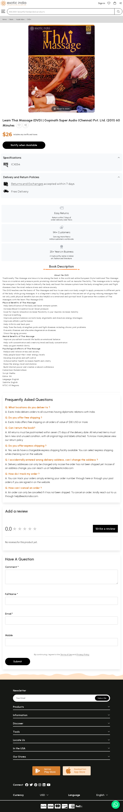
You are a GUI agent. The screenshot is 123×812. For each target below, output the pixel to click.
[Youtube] (48, 784)
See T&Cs (68, 220)
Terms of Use (66, 654)
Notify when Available (24, 145)
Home (5, 19)
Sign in (101, 3)
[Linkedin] (44, 784)
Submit (17, 661)
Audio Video (20, 19)
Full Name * (11, 594)
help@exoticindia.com (62, 468)
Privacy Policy (83, 654)
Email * (9, 613)
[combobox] (61, 11)
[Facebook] (26, 784)
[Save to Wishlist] (19, 125)
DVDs (29, 19)
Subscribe (102, 698)
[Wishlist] (109, 3)
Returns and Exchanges (27, 183)
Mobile (9, 635)
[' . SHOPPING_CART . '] (115, 3)
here (87, 478)
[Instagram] (39, 784)
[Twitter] (31, 784)
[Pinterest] (35, 784)
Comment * (12, 566)
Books (11, 19)
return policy (16, 439)
